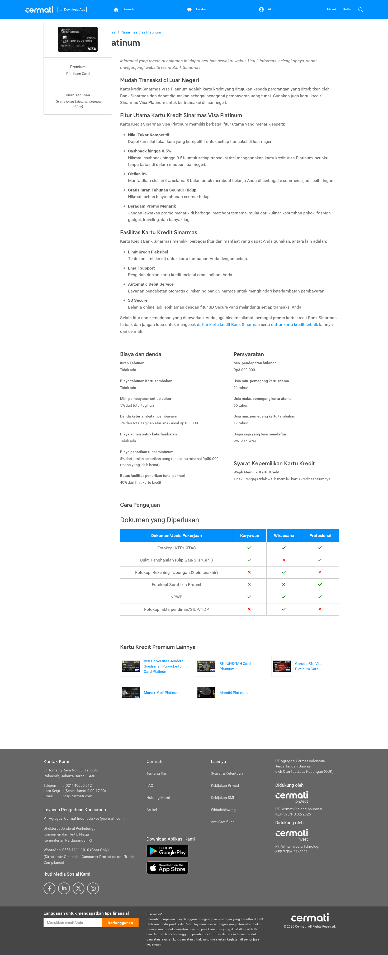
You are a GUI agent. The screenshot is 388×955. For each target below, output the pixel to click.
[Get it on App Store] (206, 867)
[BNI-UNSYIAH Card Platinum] (230, 674)
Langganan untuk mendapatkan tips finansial (86, 913)
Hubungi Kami (158, 797)
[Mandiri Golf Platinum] (151, 700)
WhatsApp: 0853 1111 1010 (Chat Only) (76, 850)
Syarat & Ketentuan (227, 773)
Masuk (332, 9)
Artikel (151, 810)
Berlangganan (120, 923)
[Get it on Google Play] (206, 851)
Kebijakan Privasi (225, 785)
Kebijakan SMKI (223, 797)
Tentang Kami (157, 773)
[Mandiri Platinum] (223, 700)
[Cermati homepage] (310, 917)
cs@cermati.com (78, 796)
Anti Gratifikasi (223, 822)
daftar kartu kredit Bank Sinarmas (229, 324)
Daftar (347, 9)
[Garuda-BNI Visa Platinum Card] (305, 674)
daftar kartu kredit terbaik (295, 324)
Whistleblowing (223, 810)
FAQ (149, 785)
